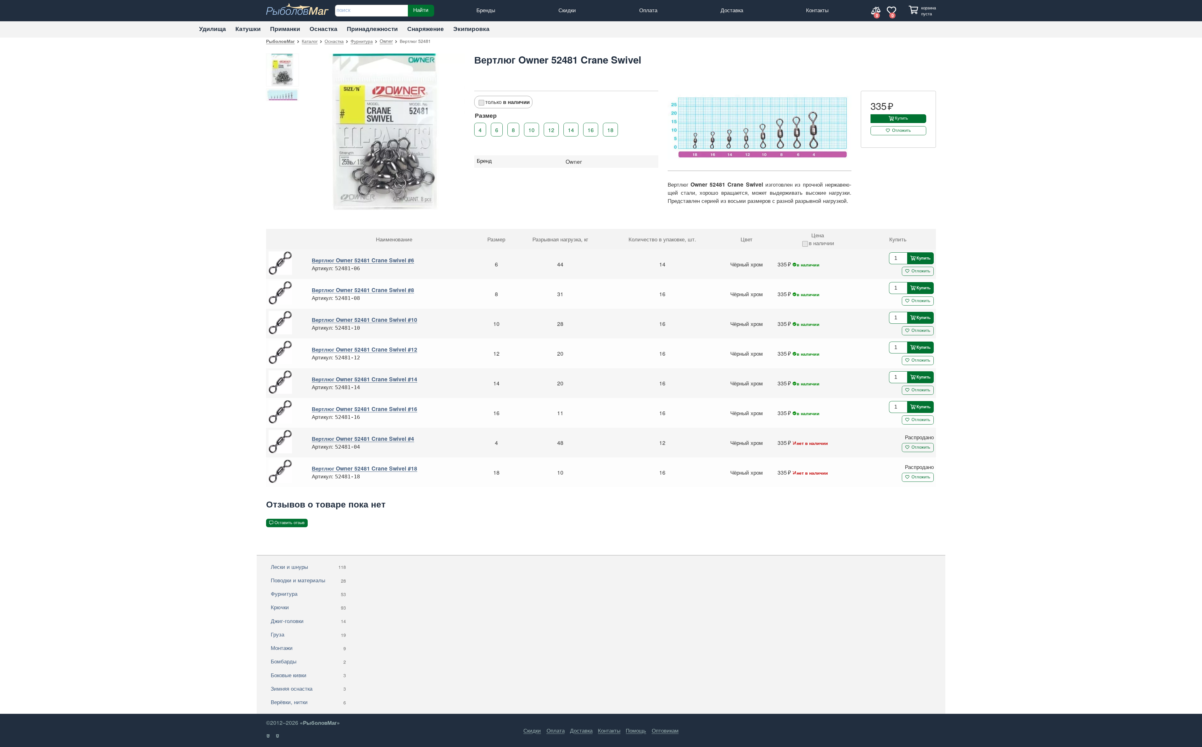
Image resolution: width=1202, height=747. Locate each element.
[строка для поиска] (371, 11)
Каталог (310, 41)
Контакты (817, 10)
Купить (901, 118)
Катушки (248, 28)
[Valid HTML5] (268, 736)
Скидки (567, 10)
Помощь (636, 730)
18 (610, 129)
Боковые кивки (308, 675)
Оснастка (323, 28)
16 (591, 129)
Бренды (485, 10)
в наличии (821, 243)
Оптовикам (665, 730)
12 (551, 129)
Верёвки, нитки (308, 702)
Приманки (285, 28)
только (507, 102)
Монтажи (308, 648)
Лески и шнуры (308, 566)
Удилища (212, 28)
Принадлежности (372, 28)
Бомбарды (308, 661)
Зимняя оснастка (308, 688)
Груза (308, 634)
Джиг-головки (308, 621)
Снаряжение (425, 28)
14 (571, 129)
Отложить (901, 130)
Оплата (648, 10)
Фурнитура (362, 41)
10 (531, 129)
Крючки (308, 607)
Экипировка (471, 28)
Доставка (732, 10)
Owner (386, 41)
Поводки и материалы (308, 580)
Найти (421, 10)
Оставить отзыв (290, 522)
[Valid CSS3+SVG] (277, 736)
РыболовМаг (280, 41)
